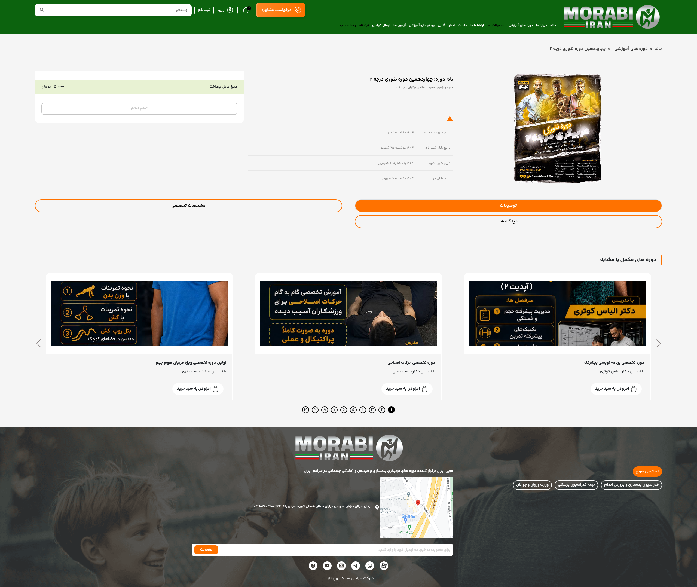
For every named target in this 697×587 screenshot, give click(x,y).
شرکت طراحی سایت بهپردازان (348, 579)
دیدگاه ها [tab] (509, 221)
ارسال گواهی (381, 25)
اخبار (452, 25)
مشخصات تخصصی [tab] (189, 205)
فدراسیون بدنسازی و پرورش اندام (631, 485)
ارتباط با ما (477, 25)
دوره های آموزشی (521, 25)
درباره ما (541, 25)
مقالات (462, 25)
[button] (658, 343)
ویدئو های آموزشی (422, 25)
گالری (441, 25)
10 (306, 409)
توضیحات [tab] (508, 205)
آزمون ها (399, 25)
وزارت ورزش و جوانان (532, 485)
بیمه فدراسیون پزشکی (576, 485)
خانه (553, 25)
